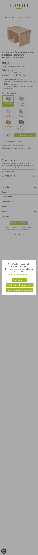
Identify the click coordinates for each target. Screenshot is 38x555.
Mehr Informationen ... (19, 274)
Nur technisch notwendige (19, 285)
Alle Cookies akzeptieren (19, 290)
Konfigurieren (19, 280)
